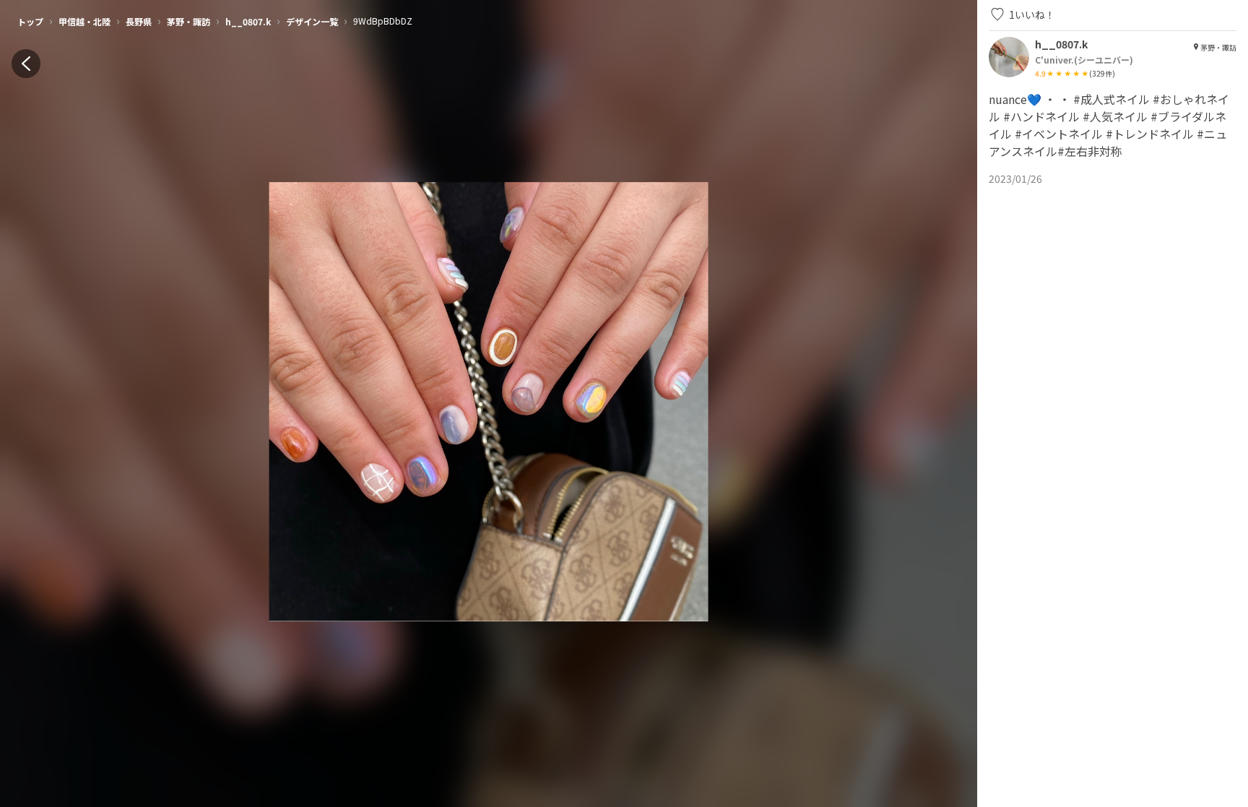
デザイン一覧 (312, 21)
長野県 (139, 21)
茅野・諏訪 (188, 21)
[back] (26, 63)
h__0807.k (248, 21)
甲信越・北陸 (84, 21)
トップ (30, 21)
